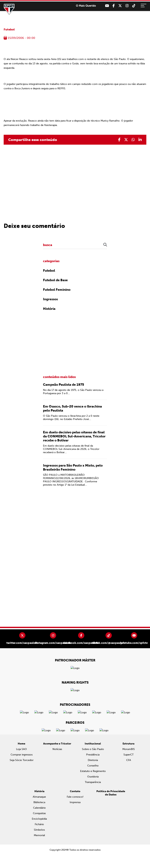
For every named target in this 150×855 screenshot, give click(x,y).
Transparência (93, 782)
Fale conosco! (75, 796)
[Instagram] (127, 6)
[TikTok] (133, 6)
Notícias (57, 749)
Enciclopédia (39, 818)
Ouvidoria (93, 776)
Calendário (39, 807)
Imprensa (75, 802)
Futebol (9, 29)
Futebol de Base (55, 280)
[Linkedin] (140, 140)
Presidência (93, 754)
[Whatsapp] (133, 140)
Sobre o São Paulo (93, 749)
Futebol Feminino (56, 290)
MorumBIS (128, 749)
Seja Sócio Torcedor (21, 760)
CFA (128, 760)
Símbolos (39, 829)
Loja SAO (21, 749)
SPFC (9, 9)
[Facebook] (113, 6)
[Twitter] (120, 6)
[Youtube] (107, 6)
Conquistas (39, 813)
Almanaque (39, 796)
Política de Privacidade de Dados (110, 793)
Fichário (39, 824)
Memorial (39, 835)
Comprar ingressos (22, 754)
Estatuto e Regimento (93, 771)
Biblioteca (39, 802)
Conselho (93, 765)
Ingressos (50, 299)
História (49, 309)
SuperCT (128, 754)
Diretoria (93, 760)
